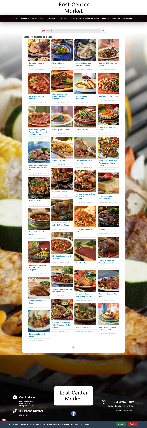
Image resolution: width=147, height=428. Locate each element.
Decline (133, 424)
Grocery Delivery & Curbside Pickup (84, 18)
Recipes (105, 18)
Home (16, 18)
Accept (121, 424)
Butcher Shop (37, 18)
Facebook (73, 413)
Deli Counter (51, 18)
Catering (63, 18)
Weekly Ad (25, 18)
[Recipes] (43, 31)
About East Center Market (122, 18)
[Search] (103, 31)
